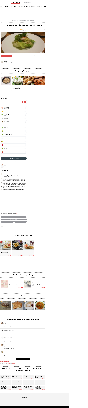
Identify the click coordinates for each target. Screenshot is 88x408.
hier (16, 213)
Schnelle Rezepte (4, 226)
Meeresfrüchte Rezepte (10, 225)
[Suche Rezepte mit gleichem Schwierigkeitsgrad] (44, 29)
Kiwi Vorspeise (37, 381)
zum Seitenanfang (24, 397)
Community (43, 6)
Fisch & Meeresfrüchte (18, 225)
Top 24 (10, 6)
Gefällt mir (12, 341)
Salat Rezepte (4, 225)
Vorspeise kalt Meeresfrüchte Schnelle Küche (5, 376)
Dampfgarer (27, 6)
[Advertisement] (23, 264)
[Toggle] (42, 3)
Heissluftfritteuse (18, 6)
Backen (6, 6)
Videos (38, 6)
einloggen (8, 363)
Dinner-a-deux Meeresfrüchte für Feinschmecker (38, 387)
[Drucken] (20, 222)
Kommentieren (7, 341)
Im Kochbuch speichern (13, 219)
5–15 (1, 29)
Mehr (8, 226)
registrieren (13, 363)
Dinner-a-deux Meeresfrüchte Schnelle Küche (39, 376)
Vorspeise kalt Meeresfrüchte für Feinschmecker (4, 387)
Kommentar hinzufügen (4, 361)
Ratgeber (33, 6)
